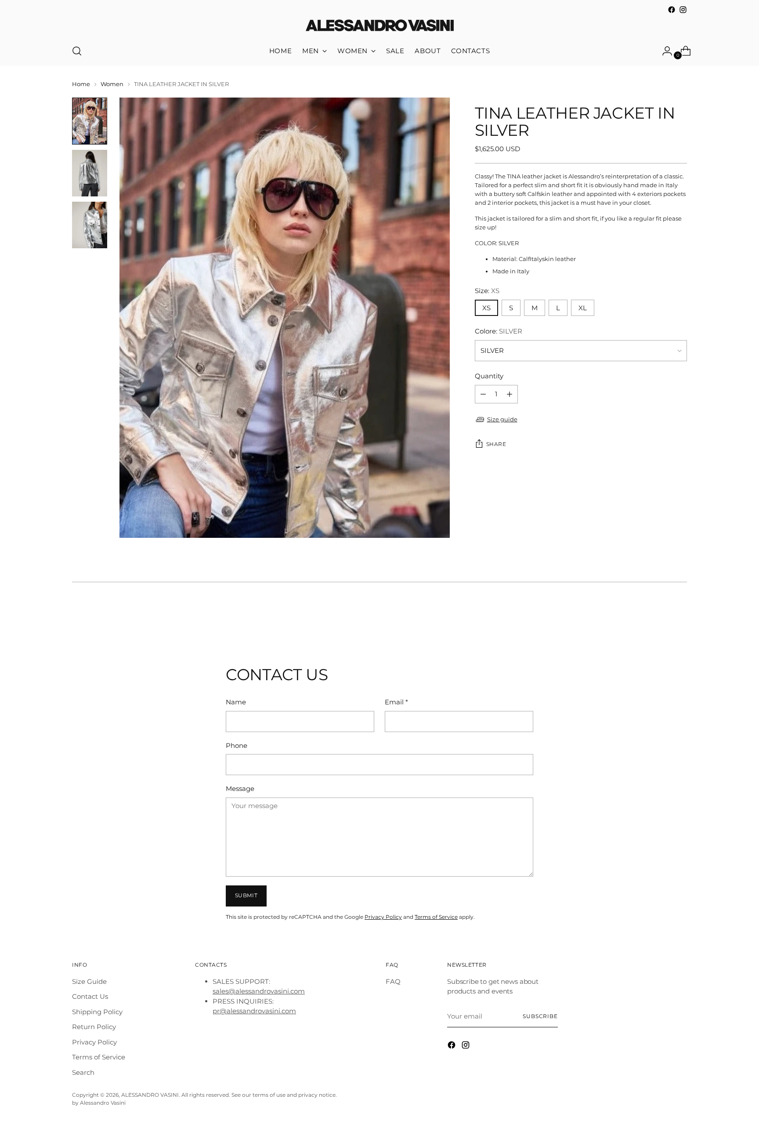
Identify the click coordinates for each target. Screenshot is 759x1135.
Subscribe (540, 1016)
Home (81, 83)
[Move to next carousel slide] (679, 618)
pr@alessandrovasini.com (254, 1011)
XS (486, 308)
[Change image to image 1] (89, 121)
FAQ (393, 981)
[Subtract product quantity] (509, 394)
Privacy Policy (383, 917)
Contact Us (90, 996)
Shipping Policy (97, 1012)
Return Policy (94, 1027)
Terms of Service (436, 917)
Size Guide (89, 981)
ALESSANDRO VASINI (150, 1095)
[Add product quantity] (483, 394)
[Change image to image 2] (89, 173)
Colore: (498, 331)
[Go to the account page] (663, 51)
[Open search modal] (77, 51)
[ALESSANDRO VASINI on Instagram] (683, 10)
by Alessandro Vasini (99, 1103)
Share (496, 444)
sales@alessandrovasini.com (259, 991)
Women (112, 83)
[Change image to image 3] (89, 225)
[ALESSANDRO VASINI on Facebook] (672, 10)
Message (240, 788)
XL (582, 308)
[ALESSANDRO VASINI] (379, 26)
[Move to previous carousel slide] (659, 618)
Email (396, 702)
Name (236, 702)
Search (83, 1072)
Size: (487, 291)
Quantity (489, 376)
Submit (246, 895)
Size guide (502, 419)
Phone (236, 745)
